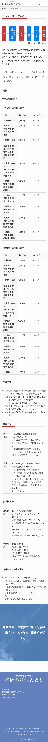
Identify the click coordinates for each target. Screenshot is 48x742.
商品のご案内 (23, 728)
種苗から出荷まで (35, 728)
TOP (8, 728)
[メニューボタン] (45, 3)
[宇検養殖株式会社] (11, 3)
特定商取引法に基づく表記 (36, 731)
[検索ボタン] (38, 3)
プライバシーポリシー (24, 734)
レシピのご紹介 (8, 731)
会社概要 (14, 728)
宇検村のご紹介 (20, 731)
